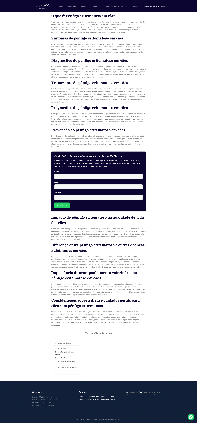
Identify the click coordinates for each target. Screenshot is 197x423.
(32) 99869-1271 (92, 397)
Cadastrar (62, 205)
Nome (56, 172)
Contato (136, 6)
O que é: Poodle (60, 348)
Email (57, 182)
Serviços (84, 6)
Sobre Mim (72, 6)
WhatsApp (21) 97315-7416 (154, 6)
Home (60, 6)
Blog (95, 6)
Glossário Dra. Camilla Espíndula (114, 6)
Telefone (57, 193)
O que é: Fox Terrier (61, 358)
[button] (191, 417)
